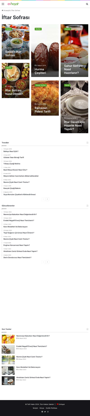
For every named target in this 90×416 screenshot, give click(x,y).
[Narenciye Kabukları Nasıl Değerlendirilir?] (8, 339)
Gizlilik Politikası (51, 408)
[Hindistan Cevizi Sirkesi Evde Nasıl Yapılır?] (8, 380)
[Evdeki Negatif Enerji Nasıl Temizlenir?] (8, 349)
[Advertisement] (45, 295)
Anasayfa (6, 10)
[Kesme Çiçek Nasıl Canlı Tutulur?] (8, 360)
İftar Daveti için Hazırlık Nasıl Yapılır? (74, 125)
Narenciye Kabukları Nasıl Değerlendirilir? (33, 336)
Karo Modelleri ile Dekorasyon (28, 367)
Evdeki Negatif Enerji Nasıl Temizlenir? (31, 346)
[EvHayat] (13, 4)
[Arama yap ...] (87, 4)
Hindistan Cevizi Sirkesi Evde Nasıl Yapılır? (33, 377)
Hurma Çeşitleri (40, 71)
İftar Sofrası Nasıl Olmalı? (14, 92)
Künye (42, 408)
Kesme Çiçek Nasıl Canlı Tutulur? (29, 357)
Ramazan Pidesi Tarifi (42, 109)
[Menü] (3, 4)
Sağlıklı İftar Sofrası (13, 53)
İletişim (35, 408)
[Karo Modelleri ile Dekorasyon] (8, 370)
